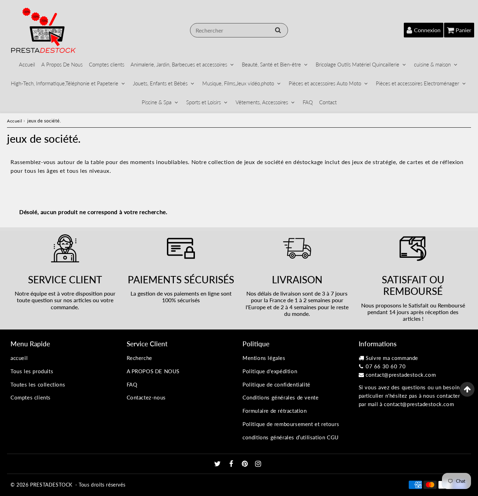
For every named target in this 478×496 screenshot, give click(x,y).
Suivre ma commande (392, 358)
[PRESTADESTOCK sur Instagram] (258, 464)
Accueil (27, 64)
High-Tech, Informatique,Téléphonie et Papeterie (64, 83)
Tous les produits (31, 371)
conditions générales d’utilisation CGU (290, 437)
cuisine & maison (432, 64)
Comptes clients (106, 64)
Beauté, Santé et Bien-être (271, 64)
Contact (328, 102)
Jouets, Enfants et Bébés (160, 83)
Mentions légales (264, 358)
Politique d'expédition (269, 371)
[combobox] (239, 30)
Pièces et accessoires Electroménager (417, 83)
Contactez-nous (146, 397)
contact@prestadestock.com (401, 374)
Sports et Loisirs (203, 102)
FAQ (308, 102)
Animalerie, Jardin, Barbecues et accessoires (179, 64)
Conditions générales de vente (280, 397)
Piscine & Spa (156, 102)
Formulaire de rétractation (274, 411)
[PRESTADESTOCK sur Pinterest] (245, 464)
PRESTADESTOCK (51, 485)
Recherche (139, 358)
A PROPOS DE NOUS (153, 371)
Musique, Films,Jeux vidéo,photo (238, 83)
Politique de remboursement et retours (290, 424)
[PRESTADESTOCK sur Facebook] (232, 464)
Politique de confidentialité (276, 384)
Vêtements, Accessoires (262, 102)
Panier (463, 30)
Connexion (427, 30)
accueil (19, 358)
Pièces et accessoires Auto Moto (325, 83)
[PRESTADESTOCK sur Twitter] (218, 464)
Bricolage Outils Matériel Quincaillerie (357, 64)
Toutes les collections (37, 384)
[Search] (278, 30)
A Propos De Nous (62, 64)
